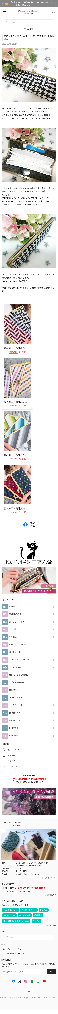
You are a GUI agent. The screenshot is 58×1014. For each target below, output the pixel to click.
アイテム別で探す (16, 705)
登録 (51, 972)
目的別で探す (14, 713)
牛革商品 (13, 637)
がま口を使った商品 (17, 629)
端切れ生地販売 (15, 698)
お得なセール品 (15, 652)
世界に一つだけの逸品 (18, 675)
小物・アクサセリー (17, 644)
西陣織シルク (14, 607)
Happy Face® (15, 667)
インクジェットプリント (19, 660)
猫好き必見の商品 (16, 622)
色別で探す (14, 736)
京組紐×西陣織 (15, 614)
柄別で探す (14, 728)
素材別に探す (14, 720)
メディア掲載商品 (16, 682)
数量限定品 (14, 690)
